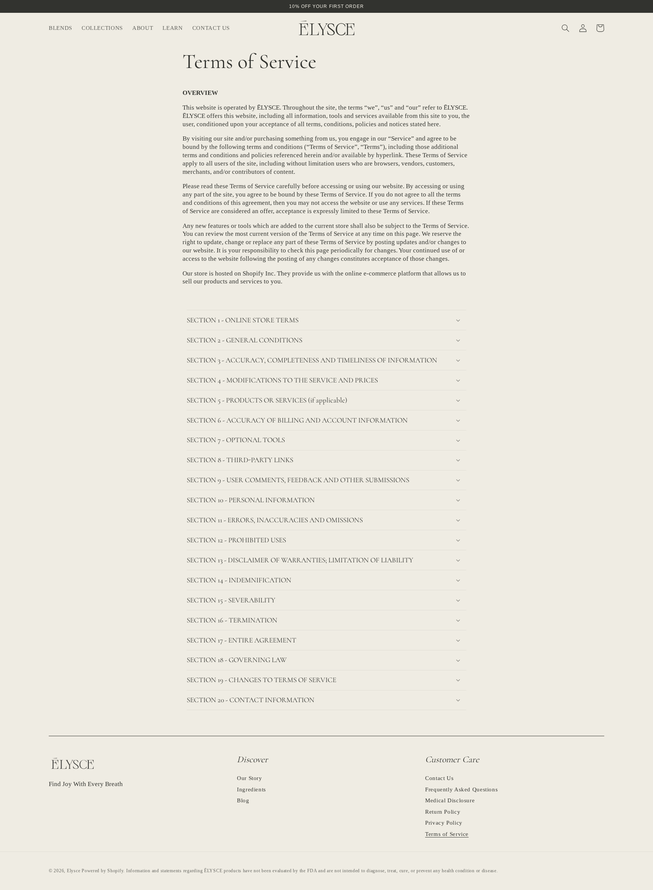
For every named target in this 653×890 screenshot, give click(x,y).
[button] (102, 28)
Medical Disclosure (450, 800)
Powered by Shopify (102, 870)
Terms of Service (447, 834)
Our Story (249, 778)
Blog (243, 800)
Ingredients (251, 789)
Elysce (73, 870)
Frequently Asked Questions (461, 789)
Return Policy (442, 812)
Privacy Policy (444, 823)
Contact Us (439, 778)
